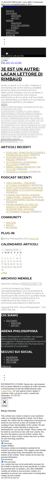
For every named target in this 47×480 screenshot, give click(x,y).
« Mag (4, 273)
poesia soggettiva (11, 130)
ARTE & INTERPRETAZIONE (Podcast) (25, 200)
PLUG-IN (10, 35)
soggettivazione (17, 134)
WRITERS (16, 16)
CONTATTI (11, 39)
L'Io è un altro (26, 123)
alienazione (8, 111)
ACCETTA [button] (15, 395)
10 (2, 261)
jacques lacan (9, 120)
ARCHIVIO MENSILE (11, 284)
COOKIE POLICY (14, 380)
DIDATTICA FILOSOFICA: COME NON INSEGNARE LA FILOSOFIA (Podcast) (24, 189)
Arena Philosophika (12, 107)
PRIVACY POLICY (14, 377)
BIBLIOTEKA (12, 32)
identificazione (17, 116)
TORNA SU (6, 366)
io (42, 118)
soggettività (35, 134)
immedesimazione (19, 118)
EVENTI (15, 28)
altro (28, 111)
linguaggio (17, 127)
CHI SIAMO (11, 13)
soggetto (6, 136)
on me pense (31, 127)
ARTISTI (15, 18)
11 (5, 261)
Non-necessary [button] (7, 459)
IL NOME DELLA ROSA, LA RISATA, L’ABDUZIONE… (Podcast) (23, 196)
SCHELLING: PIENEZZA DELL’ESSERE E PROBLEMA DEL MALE (25, 153)
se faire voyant (20, 132)
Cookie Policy (6, 391)
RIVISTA (10, 11)
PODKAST (11, 30)
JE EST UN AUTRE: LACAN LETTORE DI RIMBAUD (22, 74)
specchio (17, 136)
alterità (20, 111)
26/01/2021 (5, 58)
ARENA (9, 20)
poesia (41, 127)
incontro (35, 118)
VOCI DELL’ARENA (20, 25)
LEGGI (4, 104)
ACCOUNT (11, 44)
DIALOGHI (16, 23)
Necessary (8, 443)
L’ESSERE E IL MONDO (17, 172)
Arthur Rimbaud (25, 114)
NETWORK (11, 227)
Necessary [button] (5, 441)
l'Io (37, 120)
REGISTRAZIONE (14, 42)
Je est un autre (26, 120)
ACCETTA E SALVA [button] (10, 478)
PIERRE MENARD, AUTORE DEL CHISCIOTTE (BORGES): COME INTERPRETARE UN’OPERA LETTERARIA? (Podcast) (22, 208)
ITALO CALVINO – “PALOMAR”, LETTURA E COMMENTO (21, 184)
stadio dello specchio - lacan (19, 137)
